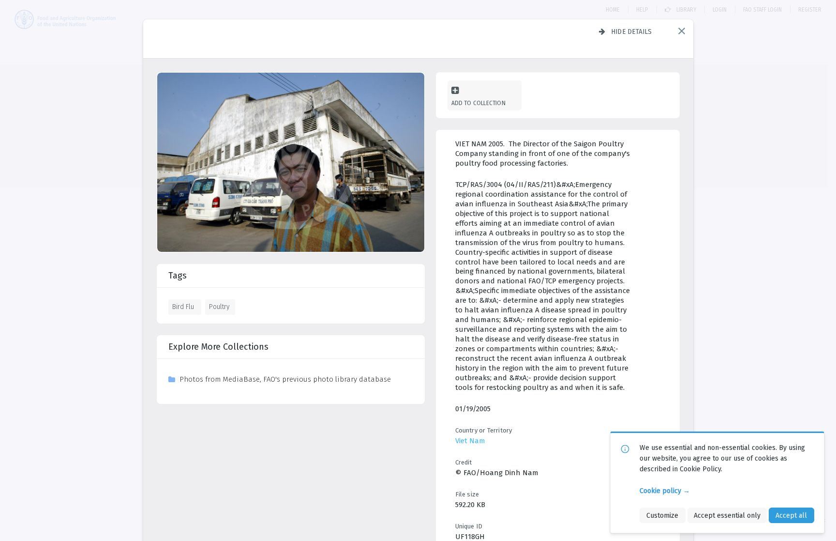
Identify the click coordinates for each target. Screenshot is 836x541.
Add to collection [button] (478, 103)
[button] (681, 31)
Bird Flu (183, 306)
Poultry (219, 306)
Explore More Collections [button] (218, 346)
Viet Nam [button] (470, 440)
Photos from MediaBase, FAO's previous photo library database (285, 379)
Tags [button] (177, 275)
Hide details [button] (631, 31)
